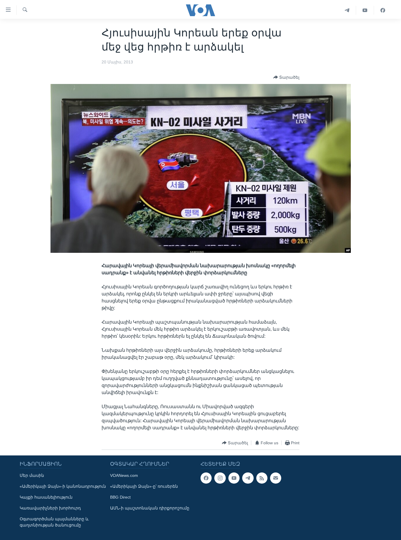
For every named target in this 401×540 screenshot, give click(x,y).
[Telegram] (347, 10)
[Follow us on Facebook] (206, 478)
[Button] (286, 77)
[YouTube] (365, 10)
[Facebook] (383, 10)
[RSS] (261, 478)
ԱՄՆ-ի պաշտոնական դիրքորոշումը (149, 508)
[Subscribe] (275, 478)
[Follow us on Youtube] (234, 478)
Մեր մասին (32, 475)
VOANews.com (124, 475)
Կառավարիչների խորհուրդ (50, 508)
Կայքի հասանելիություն (46, 497)
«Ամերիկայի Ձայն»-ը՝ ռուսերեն (144, 486)
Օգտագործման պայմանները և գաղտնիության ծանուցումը (54, 522)
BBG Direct (120, 497)
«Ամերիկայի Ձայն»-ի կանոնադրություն (63, 486)
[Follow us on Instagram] (219, 478)
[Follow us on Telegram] (247, 478)
